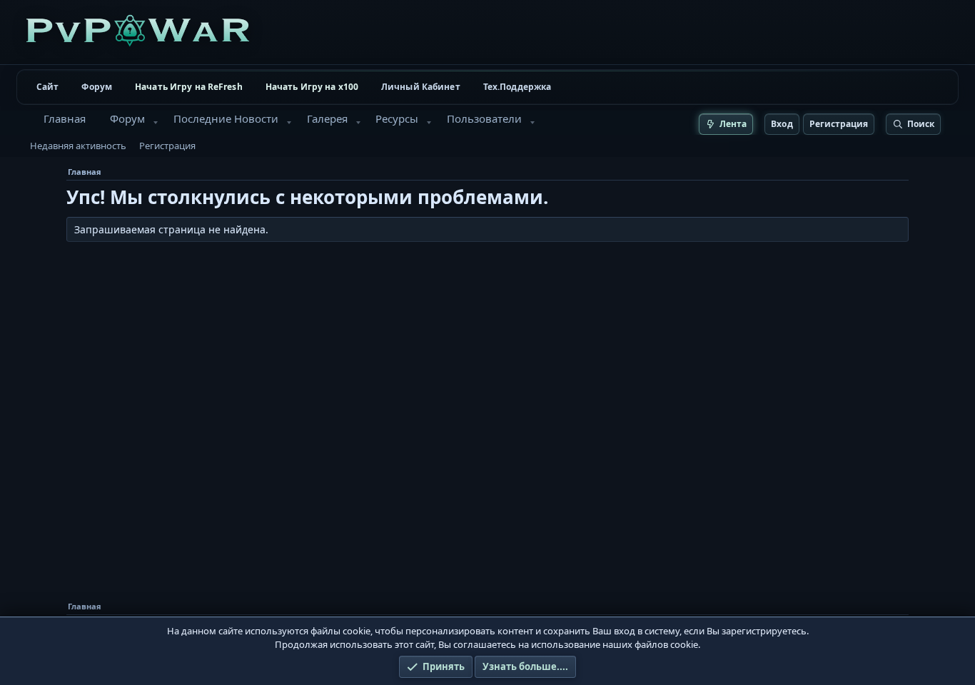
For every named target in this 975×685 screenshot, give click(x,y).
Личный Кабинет (420, 87)
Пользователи (484, 118)
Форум (96, 87)
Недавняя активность (78, 145)
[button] (156, 123)
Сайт (47, 87)
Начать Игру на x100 (312, 87)
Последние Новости (225, 118)
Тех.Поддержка (517, 87)
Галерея (327, 118)
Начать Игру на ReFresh (189, 87)
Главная (65, 118)
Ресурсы (396, 118)
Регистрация (167, 145)
